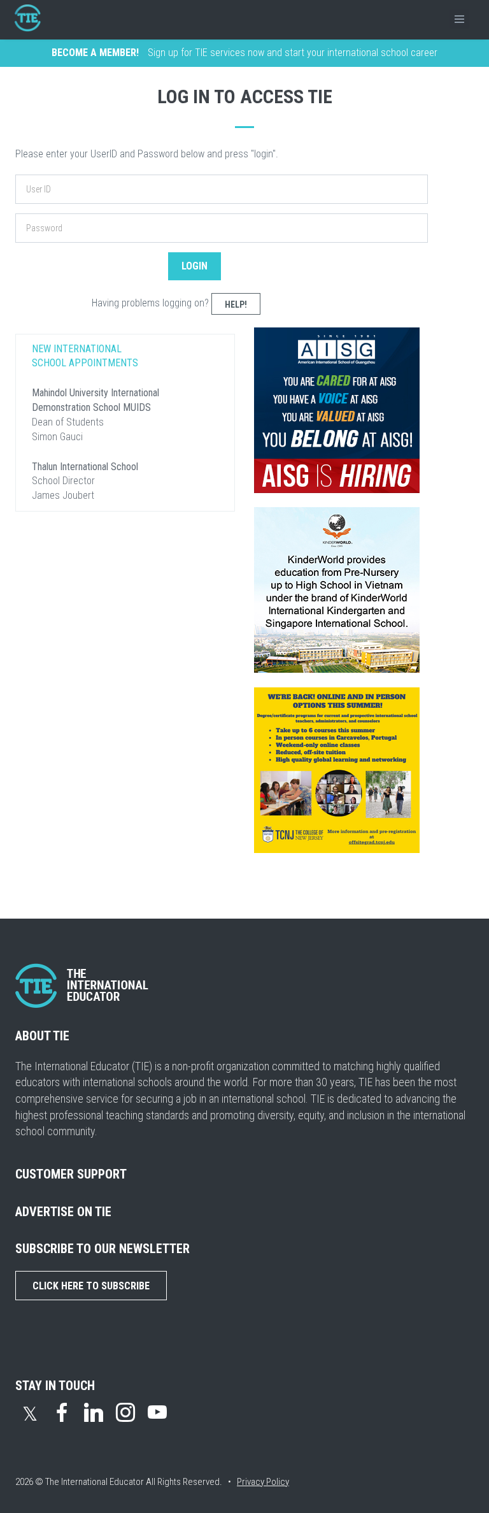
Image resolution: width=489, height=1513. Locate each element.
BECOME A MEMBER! (95, 53)
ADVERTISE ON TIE (63, 1211)
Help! (236, 304)
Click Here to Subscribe (91, 1286)
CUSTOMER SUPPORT (71, 1174)
